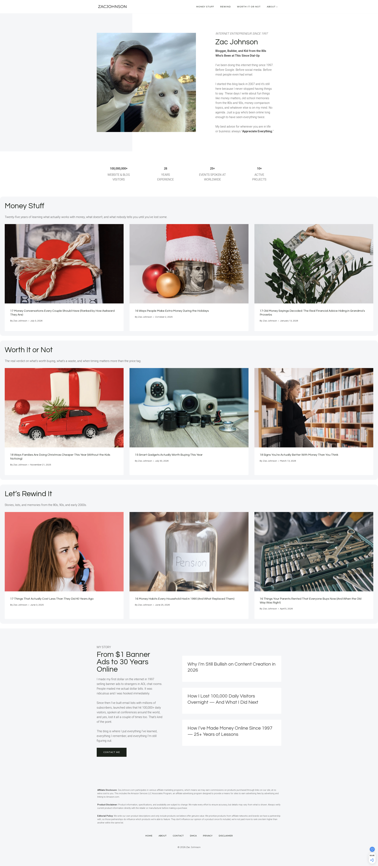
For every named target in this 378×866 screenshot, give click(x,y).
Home (148, 835)
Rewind (225, 6)
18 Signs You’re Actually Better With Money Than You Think (299, 454)
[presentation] (64, 263)
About (163, 835)
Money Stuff (205, 6)
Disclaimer (226, 835)
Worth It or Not (249, 6)
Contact (178, 835)
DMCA (193, 835)
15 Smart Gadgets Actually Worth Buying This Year (169, 454)
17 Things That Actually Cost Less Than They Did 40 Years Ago (52, 598)
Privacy (207, 835)
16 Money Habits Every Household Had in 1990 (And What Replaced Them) (184, 598)
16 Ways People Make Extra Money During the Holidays (172, 310)
